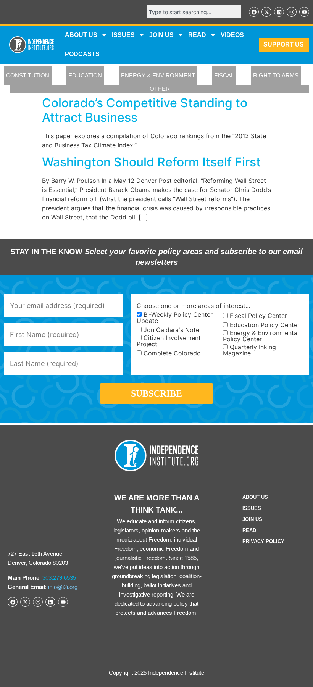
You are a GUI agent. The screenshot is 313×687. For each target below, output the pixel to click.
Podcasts (82, 54)
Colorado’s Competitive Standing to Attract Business (144, 110)
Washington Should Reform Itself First (151, 162)
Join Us (252, 519)
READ (197, 35)
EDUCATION (85, 75)
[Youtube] (304, 12)
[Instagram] (292, 12)
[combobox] (194, 11)
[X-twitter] (266, 12)
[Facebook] (254, 12)
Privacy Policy (263, 541)
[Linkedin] (279, 12)
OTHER (160, 88)
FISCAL (224, 75)
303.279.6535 (59, 577)
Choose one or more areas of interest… (193, 306)
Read (249, 530)
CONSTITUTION (27, 75)
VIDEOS (232, 35)
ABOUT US (81, 35)
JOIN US (161, 35)
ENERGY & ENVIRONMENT (158, 75)
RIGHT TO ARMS (275, 75)
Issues (123, 35)
